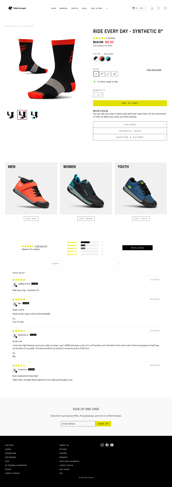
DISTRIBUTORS (10, 453)
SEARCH (8, 449)
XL (115, 73)
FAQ (60, 473)
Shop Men (31, 218)
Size (96, 69)
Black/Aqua (108, 58)
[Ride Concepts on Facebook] (107, 444)
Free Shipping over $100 (102, 45)
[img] (18, 279)
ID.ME (7, 461)
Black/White (96, 58)
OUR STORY (9, 445)
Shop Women (86, 218)
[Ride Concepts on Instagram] (102, 444)
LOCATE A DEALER (66, 465)
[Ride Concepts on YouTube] (111, 444)
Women (63, 8)
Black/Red (102, 58)
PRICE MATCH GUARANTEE (69, 461)
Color (103, 54)
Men (53, 8)
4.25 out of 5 (41, 246)
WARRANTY (63, 457)
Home (7, 26)
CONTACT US (64, 445)
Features (130, 125)
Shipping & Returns (130, 137)
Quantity (99, 90)
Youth (74, 8)
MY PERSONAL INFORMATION (16, 465)
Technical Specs (130, 131)
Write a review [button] (137, 247)
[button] (99, 38)
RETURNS (63, 449)
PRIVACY (8, 469)
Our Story (97, 8)
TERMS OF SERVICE (12, 473)
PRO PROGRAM (10, 457)
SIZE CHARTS (64, 469)
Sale (84, 8)
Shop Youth (141, 218)
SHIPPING (63, 453)
